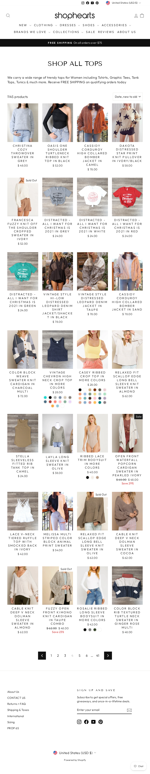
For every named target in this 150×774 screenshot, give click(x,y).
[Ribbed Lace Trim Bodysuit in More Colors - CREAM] (92, 477)
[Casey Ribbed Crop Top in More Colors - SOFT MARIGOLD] (95, 402)
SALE (90, 32)
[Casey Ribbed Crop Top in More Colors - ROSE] (90, 402)
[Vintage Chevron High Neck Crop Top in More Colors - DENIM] (60, 397)
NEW (24, 25)
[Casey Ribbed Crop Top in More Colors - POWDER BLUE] (85, 402)
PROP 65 (13, 728)
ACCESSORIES (115, 25)
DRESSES (68, 25)
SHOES (89, 25)
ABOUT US (126, 32)
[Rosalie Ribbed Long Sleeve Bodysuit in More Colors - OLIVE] (95, 629)
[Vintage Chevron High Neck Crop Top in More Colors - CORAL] (55, 401)
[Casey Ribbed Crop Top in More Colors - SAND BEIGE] (90, 390)
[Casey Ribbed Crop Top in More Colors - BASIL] (90, 394)
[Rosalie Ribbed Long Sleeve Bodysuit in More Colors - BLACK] (85, 629)
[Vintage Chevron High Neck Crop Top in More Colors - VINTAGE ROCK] (70, 397)
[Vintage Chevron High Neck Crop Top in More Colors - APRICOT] (62, 406)
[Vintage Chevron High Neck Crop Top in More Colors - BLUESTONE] (45, 401)
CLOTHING (44, 25)
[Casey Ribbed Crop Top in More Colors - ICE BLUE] (85, 394)
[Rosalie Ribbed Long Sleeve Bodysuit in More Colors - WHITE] (100, 629)
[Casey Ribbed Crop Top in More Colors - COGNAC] (95, 390)
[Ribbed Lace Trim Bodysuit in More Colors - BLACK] (87, 477)
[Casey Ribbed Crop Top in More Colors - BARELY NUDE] (104, 390)
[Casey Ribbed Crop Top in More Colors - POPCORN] (95, 394)
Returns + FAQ (16, 704)
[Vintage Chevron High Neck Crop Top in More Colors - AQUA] (45, 397)
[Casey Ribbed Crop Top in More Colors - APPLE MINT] (104, 394)
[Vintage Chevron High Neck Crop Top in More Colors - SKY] (57, 406)
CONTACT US (16, 698)
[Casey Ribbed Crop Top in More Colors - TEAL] (100, 402)
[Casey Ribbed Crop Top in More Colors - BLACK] (80, 390)
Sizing (11, 722)
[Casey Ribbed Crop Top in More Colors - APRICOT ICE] (80, 398)
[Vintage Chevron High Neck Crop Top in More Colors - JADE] (65, 401)
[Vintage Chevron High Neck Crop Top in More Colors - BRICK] (50, 401)
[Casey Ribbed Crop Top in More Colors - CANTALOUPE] (80, 394)
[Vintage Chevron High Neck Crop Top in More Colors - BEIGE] (65, 397)
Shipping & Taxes (18, 710)
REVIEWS (106, 32)
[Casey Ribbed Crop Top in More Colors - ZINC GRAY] (104, 402)
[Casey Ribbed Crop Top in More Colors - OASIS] (100, 394)
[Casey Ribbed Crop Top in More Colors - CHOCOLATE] (90, 398)
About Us (13, 691)
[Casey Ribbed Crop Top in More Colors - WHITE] (85, 390)
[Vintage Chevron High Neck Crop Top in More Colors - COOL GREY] (55, 397)
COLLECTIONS (66, 32)
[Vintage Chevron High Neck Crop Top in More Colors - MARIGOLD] (52, 406)
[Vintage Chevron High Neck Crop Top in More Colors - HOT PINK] (60, 401)
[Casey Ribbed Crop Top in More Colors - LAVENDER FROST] (104, 398)
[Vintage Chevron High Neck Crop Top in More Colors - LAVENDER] (70, 401)
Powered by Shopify (75, 759)
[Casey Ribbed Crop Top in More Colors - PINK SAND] (80, 402)
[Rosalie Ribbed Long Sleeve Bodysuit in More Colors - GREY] (90, 629)
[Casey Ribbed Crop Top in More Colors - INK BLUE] (100, 398)
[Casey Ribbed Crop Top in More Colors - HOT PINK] (95, 398)
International (15, 716)
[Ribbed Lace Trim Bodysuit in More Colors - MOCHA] (97, 477)
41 (97, 655)
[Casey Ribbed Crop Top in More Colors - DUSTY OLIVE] (100, 390)
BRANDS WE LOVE (31, 32)
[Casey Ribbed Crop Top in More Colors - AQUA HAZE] (85, 398)
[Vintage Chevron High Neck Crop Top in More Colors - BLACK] (50, 397)
